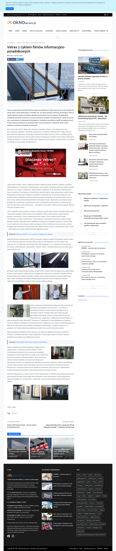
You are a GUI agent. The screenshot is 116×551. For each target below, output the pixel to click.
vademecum (92, 478)
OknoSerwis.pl (82, 300)
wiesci (15, 413)
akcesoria (98, 475)
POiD (99, 513)
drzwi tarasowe (81, 499)
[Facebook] (8, 536)
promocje (98, 489)
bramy (100, 478)
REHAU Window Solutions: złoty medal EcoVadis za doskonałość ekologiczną (98, 175)
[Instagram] (13, 536)
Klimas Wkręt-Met (82, 517)
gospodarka (80, 482)
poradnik (79, 506)
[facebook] (105, 14)
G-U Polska (92, 499)
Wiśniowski (80, 531)
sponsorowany (81, 489)
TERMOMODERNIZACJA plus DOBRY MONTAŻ (91, 534)
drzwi (84, 475)
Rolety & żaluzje (36, 31)
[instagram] (107, 14)
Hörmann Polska (92, 510)
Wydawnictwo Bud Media (97, 524)
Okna (10, 31)
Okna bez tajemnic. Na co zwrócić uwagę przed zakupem (34, 234)
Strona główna (32, 14)
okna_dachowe (97, 492)
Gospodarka (86, 31)
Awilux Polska (89, 506)
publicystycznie (81, 478)
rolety (94, 482)
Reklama (58, 14)
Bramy (24, 31)
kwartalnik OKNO (82, 524)
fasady (88, 492)
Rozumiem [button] (10, 9)
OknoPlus (99, 503)
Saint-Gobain (81, 510)
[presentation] (8, 449)
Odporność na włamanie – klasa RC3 (96, 206)
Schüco (92, 503)
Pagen (102, 510)
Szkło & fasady (61, 31)
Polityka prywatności (48, 14)
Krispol (79, 513)
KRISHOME (80, 527)
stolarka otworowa (89, 513)
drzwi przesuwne (82, 503)
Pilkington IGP (97, 527)
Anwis (104, 496)
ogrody (91, 489)
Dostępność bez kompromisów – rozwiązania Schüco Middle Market (63, 505)
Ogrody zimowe (99, 31)
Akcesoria (49, 31)
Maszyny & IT (74, 31)
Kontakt (64, 14)
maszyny (79, 485)
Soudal (88, 527)
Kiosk (39, 14)
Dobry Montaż (94, 517)
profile (100, 482)
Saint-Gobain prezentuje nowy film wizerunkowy (31, 342)
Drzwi (17, 31)
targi (78, 496)
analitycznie (88, 485)
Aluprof (90, 496)
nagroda (97, 496)
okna (78, 475)
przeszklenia (99, 506)
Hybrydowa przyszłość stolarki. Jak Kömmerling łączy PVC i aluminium (92, 117)
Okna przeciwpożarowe (91, 211)
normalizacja (98, 485)
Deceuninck (80, 520)
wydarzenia (80, 492)
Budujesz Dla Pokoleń (93, 520)
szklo (88, 482)
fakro (84, 496)
